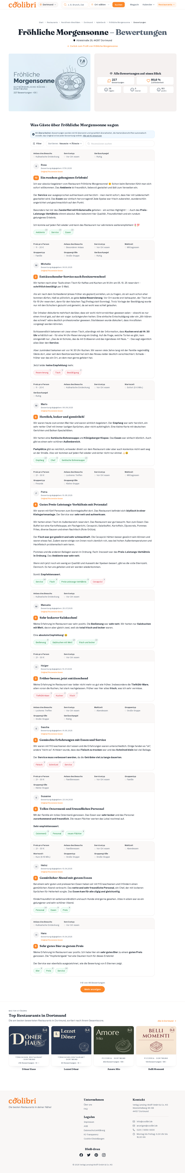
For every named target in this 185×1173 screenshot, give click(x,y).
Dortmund (88, 22)
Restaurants (165, 4)
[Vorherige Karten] (14, 1049)
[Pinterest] (96, 1155)
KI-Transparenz (91, 1134)
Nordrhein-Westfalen (70, 22)
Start (41, 22)
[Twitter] (88, 1155)
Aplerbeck (101, 22)
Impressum (89, 1122)
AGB (86, 1126)
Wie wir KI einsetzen (92, 135)
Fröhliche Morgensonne (119, 22)
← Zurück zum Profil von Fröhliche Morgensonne (92, 46)
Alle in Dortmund (165, 1021)
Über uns (88, 1104)
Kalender (147, 4)
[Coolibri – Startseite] (22, 4)
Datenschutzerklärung (94, 1130)
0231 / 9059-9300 (146, 1130)
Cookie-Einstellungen (94, 1138)
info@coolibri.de (144, 1121)
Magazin (134, 4)
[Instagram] (104, 1155)
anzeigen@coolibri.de (147, 1125)
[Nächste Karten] (171, 1049)
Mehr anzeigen (92, 989)
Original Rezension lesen (52, 171)
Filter (39, 143)
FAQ (86, 1109)
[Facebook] (81, 1155)
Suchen (118, 4)
